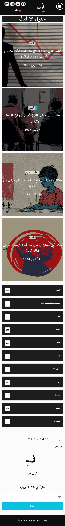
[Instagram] (12, 4)
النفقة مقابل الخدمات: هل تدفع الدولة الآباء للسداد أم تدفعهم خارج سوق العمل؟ (32, 53)
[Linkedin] (6, 4)
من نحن (58, 446)
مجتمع (31, 43)
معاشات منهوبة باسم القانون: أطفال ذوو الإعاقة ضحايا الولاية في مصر (32, 118)
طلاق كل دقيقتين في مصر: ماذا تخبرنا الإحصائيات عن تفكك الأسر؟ (32, 248)
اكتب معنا (32, 473)
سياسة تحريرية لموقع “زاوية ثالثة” (45, 439)
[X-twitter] (17, 4)
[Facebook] (23, 4)
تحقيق (32, 108)
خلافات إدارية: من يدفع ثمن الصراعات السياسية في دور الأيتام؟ (32, 183)
